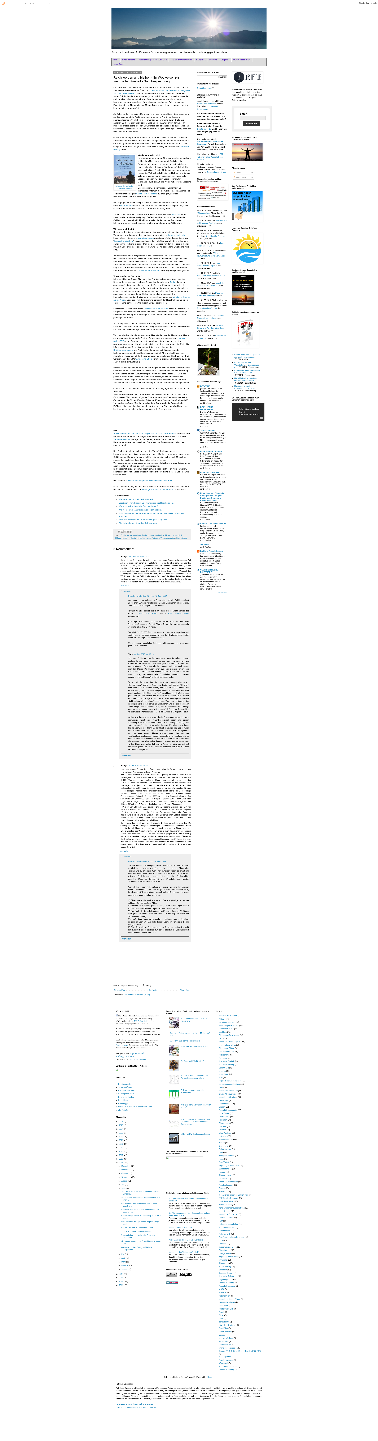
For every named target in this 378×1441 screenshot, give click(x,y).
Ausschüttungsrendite (228, 1110)
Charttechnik (224, 1117)
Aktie (221, 1318)
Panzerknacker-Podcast (207, 308)
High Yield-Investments (178, 614)
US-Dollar (223, 1178)
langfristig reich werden (228, 1257)
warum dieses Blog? (241, 60)
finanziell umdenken (137, 596)
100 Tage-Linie (225, 1357)
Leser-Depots (119, 64)
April (123, 1258)
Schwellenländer (226, 1139)
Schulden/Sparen (125, 1087)
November (126, 1170)
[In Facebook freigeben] (127, 531)
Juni (123, 1188)
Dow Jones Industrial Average (231, 1237)
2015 (121, 1162)
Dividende (223, 1058)
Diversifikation (225, 1104)
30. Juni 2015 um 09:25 (157, 596)
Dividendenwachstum (123, 350)
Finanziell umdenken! (210, 472)
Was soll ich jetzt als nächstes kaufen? (137, 1228)
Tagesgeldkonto (225, 1273)
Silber (221, 1315)
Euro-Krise (223, 1328)
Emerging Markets (226, 1156)
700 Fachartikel (140, 1021)
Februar (124, 1265)
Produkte (213, 60)
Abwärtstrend (224, 1250)
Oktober (125, 1173)
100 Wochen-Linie (226, 1227)
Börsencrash (224, 1123)
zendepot (204, 545)
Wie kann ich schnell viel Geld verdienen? (186, 1240)
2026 (121, 1122)
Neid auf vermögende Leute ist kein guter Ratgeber (143, 519)
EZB (221, 1152)
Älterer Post (185, 990)
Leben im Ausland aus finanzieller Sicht (135, 1107)
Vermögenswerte (146, 238)
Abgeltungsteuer (226, 1279)
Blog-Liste (225, 60)
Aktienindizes (224, 1231)
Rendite (222, 1172)
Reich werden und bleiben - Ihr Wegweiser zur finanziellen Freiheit (145, 433)
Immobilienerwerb (144, 538)
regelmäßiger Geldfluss (229, 1025)
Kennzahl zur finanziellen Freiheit (195, 1046)
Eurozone (223, 1192)
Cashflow (223, 1032)
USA (221, 1240)
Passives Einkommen (127, 1090)
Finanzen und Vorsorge (211, 451)
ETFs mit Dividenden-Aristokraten (195, 1134)
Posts (238, 173)
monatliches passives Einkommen (233, 1195)
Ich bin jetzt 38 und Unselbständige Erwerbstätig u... (246, 364)
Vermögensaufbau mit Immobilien (157, 489)
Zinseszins (223, 1146)
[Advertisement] (137, 421)
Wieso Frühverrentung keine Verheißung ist (211, 256)
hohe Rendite (224, 1211)
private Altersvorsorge (228, 1094)
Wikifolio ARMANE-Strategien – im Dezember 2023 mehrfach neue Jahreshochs (195, 1121)
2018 (121, 1151)
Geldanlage (223, 1100)
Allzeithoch (223, 1305)
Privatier (222, 1130)
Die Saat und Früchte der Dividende (196, 1061)
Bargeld (222, 1335)
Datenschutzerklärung (216, 172)
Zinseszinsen (181, 538)
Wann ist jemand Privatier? (180, 1228)
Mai (123, 1254)
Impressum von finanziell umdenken (135, 1404)
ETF (221, 1077)
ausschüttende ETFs (228, 1247)
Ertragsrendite (225, 1253)
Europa (222, 1188)
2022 (121, 1136)
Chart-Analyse (225, 1133)
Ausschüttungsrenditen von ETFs (153, 60)
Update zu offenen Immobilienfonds (136, 1231)
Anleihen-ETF (224, 1234)
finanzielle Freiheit (226, 1061)
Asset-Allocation (226, 1185)
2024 (121, 1129)
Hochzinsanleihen (226, 1201)
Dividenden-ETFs (226, 1029)
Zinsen (222, 1143)
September (126, 1177)
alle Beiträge (123, 1110)
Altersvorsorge (225, 1175)
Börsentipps (123, 1103)
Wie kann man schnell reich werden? (136, 499)
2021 (121, 1140)
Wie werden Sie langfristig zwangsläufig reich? (140, 510)
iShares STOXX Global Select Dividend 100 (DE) (240, 1351)
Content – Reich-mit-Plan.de (213, 524)
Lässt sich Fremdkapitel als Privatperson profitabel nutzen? (146, 503)
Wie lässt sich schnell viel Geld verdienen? (138, 506)
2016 (121, 1159)
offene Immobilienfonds (150, 270)
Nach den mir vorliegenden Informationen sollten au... (245, 387)
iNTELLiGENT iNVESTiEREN (206, 408)
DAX (221, 1038)
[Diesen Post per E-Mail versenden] (119, 531)
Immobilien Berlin (129, 538)
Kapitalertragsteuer (227, 1286)
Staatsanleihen (225, 1205)
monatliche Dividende (228, 1214)
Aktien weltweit (225, 1332)
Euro (221, 1159)
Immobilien (123, 1100)
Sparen (222, 1107)
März (123, 1262)
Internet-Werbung (226, 1338)
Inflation (222, 1071)
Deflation (222, 1126)
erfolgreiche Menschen (164, 535)
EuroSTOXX (224, 1162)
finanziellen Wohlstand (146, 194)
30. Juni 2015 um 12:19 (143, 654)
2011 (121, 1285)
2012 (121, 1281)
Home (115, 60)
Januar (124, 1269)
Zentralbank (224, 1322)
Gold (221, 1087)
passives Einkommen (228, 1016)
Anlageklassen (225, 1149)
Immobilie (223, 1260)
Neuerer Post (119, 990)
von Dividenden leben (228, 1366)
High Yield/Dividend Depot (181, 60)
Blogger (210, 1377)
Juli (123, 1184)
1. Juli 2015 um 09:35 (138, 765)
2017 (121, 1155)
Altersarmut (224, 1263)
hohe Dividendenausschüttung (232, 1208)
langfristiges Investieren (229, 1165)
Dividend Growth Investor (212, 551)
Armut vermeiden (226, 1360)
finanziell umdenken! (123, 241)
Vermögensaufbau (122, 439)
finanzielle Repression (228, 1348)
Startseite (153, 990)
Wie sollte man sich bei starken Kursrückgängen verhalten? (194, 1077)
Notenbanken (224, 1296)
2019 (121, 1148)
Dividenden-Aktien (226, 1048)
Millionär (176, 214)
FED (221, 1221)
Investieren (223, 1074)
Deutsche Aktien (226, 1217)
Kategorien (201, 60)
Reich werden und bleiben (124, 186)
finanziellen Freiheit (177, 235)
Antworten (124, 586)
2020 (121, 1144)
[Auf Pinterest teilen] (130, 531)
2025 (121, 1125)
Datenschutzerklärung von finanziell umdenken (136, 1407)
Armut (221, 1312)
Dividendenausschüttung (229, 1084)
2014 (121, 1274)
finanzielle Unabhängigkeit (230, 1042)
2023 (121, 1133)
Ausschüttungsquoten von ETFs (211, 276)
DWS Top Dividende (227, 1325)
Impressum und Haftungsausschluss (130, 1055)
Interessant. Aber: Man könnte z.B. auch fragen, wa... (247, 371)
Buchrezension (148, 535)
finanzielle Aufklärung (228, 1276)
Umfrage (222, 1244)
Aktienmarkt (224, 1055)
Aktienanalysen (204, 213)
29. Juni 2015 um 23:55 (139, 556)
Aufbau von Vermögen (206, 104)
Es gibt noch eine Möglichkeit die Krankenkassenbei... (247, 356)
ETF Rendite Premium (215, 236)
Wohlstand (223, 1363)
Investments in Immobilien (156, 309)
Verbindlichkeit (225, 1345)
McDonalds (223, 1341)
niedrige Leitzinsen (227, 1302)
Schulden (223, 1270)
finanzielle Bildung (226, 1064)
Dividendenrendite (226, 1051)
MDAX (221, 1289)
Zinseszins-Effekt (144, 359)
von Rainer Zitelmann (124, 188)
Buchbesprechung (134, 535)
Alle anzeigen (222, 592)
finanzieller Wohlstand (228, 1091)
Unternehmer (126, 205)
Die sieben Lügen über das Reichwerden (138, 523)
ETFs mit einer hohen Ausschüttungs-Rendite (210, 157)
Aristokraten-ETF (226, 1309)
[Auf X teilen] (124, 531)
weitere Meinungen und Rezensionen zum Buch (150, 480)
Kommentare (241, 177)
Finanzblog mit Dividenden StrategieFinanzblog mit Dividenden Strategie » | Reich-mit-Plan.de (212, 497)
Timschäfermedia (208, 430)
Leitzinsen (223, 1136)
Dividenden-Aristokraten (148, 614)
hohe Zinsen (224, 1113)
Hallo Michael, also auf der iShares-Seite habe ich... (245, 379)
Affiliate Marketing (226, 1370)
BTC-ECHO (205, 386)
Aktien (221, 1019)
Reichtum (156, 538)
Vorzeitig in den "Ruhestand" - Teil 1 (184, 1252)
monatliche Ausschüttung (229, 1299)
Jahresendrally (225, 1266)
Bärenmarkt (224, 1068)
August (124, 1181)
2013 (121, 1278)
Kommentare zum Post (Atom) (137, 995)
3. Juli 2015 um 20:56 (157, 861)
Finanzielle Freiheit (126, 1097)
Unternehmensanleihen (228, 1224)
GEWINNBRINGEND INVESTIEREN (209, 571)
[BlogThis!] (122, 531)
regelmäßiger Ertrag (227, 1045)
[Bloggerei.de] (172, 1283)
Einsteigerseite (128, 60)
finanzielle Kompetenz (228, 1182)
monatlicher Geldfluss (228, 1097)
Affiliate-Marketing (226, 1283)
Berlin (172, 282)
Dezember (126, 1166)
